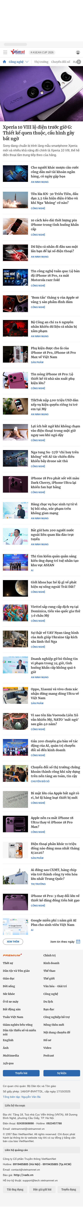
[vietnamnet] (18, 54)
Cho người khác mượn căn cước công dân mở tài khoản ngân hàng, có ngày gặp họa (55, 171)
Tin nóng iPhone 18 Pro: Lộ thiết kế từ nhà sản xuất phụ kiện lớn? (53, 378)
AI (32, 570)
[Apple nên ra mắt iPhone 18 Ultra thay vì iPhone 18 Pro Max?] (15, 824)
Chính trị (49, 955)
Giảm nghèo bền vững (18, 1024)
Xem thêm (13, 941)
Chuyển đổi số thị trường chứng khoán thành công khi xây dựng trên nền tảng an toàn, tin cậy (55, 771)
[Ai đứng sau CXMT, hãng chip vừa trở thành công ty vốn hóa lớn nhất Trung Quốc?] (15, 876)
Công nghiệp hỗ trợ (56, 1017)
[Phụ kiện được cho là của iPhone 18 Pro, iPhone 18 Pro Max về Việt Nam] (15, 354)
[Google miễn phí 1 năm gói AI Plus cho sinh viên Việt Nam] (15, 926)
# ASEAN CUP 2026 (42, 52)
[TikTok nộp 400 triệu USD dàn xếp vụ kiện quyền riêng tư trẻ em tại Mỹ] (15, 406)
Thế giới (49, 978)
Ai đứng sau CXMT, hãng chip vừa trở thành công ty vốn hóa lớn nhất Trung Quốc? (54, 874)
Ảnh (5, 1048)
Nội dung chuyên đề (56, 1032)
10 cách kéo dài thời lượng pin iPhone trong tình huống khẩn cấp (55, 224)
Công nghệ (16, 62)
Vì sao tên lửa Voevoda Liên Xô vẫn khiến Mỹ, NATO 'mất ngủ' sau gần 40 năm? (55, 719)
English (8, 1040)
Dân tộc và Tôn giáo (16, 971)
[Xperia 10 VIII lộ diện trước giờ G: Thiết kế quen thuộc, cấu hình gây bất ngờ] (41, 93)
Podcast (48, 1055)
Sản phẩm (37, 362)
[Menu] (5, 52)
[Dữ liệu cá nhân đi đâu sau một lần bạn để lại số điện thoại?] (15, 252)
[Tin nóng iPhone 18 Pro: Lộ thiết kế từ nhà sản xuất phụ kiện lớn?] (15, 380)
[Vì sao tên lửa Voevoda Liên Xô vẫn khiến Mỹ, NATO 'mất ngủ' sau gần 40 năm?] (15, 721)
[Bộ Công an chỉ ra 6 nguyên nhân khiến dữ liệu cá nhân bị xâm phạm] (15, 328)
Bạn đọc (48, 1009)
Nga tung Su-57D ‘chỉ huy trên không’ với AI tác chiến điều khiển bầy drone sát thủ (55, 456)
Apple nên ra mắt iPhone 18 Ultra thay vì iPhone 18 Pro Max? (52, 822)
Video (47, 1048)
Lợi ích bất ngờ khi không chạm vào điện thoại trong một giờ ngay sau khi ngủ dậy (55, 430)
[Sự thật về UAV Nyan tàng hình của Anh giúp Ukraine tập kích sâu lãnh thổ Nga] (15, 639)
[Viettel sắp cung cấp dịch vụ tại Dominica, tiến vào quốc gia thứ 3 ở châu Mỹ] (15, 613)
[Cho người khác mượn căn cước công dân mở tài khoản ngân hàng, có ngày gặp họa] (15, 173)
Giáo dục (8, 978)
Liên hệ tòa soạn (15, 1105)
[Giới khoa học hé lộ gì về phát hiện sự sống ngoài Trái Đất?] (15, 588)
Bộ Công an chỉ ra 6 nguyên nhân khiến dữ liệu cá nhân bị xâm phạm (54, 326)
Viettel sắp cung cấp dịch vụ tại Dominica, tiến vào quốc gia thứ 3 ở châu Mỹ (55, 611)
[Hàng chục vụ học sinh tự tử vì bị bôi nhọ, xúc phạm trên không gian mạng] (15, 510)
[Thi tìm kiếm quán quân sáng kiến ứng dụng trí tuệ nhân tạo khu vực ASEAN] (15, 562)
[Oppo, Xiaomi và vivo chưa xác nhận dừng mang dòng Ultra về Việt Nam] (15, 695)
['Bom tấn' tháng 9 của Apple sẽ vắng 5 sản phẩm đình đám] (15, 303)
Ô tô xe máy (10, 1001)
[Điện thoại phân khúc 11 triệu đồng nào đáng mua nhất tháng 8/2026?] (15, 850)
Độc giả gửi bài (42, 1189)
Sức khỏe (9, 994)
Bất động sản (12, 1009)
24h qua (8, 1063)
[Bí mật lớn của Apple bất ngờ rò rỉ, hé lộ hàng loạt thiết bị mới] (15, 799)
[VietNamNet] (4, 61)
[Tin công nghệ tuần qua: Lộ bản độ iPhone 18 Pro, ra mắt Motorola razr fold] (15, 277)
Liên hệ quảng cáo (16, 1150)
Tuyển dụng (68, 1189)
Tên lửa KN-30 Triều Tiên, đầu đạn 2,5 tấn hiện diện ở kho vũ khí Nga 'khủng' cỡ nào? (54, 198)
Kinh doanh (51, 963)
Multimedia (11, 1055)
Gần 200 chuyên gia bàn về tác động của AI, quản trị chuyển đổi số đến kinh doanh (54, 745)
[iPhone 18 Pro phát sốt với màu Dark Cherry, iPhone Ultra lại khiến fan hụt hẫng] (15, 484)
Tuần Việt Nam (13, 1017)
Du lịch (48, 1001)
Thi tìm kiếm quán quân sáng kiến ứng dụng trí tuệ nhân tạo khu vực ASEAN (55, 560)
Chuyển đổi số (60, 62)
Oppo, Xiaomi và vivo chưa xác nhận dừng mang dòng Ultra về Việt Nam (55, 693)
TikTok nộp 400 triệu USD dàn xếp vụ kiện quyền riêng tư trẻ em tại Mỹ (54, 404)
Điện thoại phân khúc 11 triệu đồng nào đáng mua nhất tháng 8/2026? (55, 848)
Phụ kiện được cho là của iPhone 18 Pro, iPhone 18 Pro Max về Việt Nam (53, 352)
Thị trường (41, 62)
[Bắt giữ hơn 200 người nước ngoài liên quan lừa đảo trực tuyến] (15, 536)
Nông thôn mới (53, 1024)
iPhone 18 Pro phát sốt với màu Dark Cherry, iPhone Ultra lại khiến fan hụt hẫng (55, 482)
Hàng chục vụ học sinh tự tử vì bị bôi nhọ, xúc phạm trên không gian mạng (54, 508)
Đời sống (9, 986)
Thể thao (49, 971)
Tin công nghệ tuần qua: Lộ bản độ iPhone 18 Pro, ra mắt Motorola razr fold (55, 275)
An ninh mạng (39, 182)
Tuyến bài (21, 1073)
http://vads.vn (23, 1175)
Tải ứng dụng (15, 1189)
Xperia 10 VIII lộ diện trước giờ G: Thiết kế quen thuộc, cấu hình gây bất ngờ (38, 132)
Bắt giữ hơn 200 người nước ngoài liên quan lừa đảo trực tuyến (52, 534)
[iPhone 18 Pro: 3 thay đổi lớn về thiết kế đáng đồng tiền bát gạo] (15, 902)
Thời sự (8, 963)
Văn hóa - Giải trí (55, 986)
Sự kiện (61, 1073)
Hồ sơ (47, 1040)
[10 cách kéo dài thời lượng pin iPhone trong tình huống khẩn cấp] (15, 226)
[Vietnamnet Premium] (12, 957)
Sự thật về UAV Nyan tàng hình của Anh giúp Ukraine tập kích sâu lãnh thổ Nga (55, 637)
